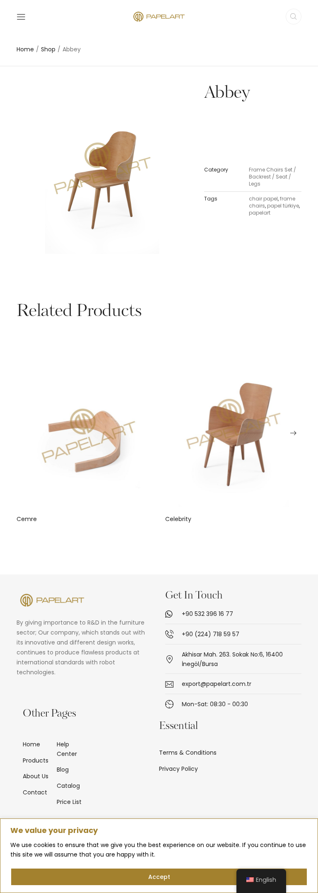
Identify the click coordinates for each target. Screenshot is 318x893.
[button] (25, 433)
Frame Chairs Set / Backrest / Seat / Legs (272, 176)
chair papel (263, 198)
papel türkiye (283, 205)
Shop (48, 49)
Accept (159, 877)
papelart (259, 212)
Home (25, 49)
